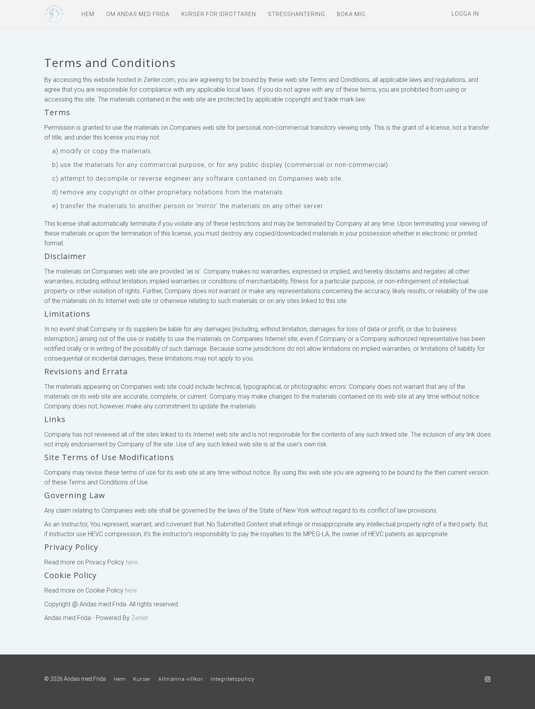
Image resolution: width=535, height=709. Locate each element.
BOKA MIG (351, 14)
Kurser (142, 679)
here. (132, 562)
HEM (87, 14)
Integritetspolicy (232, 679)
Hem (120, 679)
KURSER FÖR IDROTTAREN (218, 14)
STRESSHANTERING (296, 14)
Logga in (465, 14)
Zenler (139, 618)
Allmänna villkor (180, 679)
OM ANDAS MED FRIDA (138, 14)
